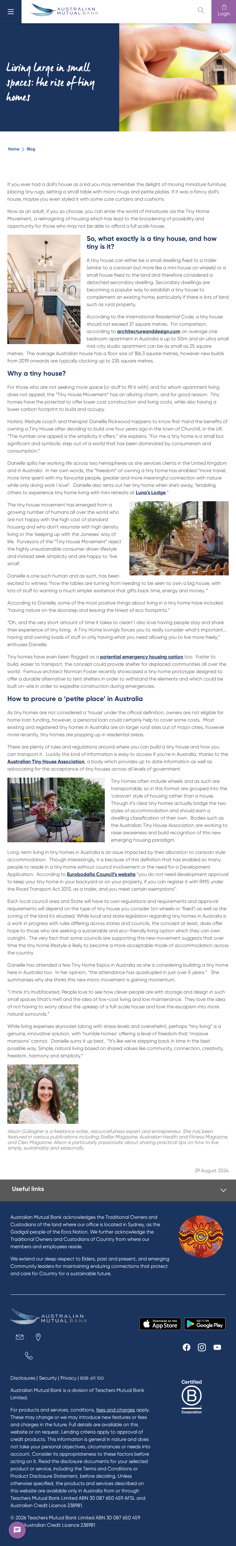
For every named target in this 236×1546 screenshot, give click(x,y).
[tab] (119, 1190)
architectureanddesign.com (148, 331)
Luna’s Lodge (151, 492)
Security (48, 1378)
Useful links (28, 1188)
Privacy (69, 1378)
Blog (31, 149)
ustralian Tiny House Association (48, 761)
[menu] (11, 11)
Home (13, 149)
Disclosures (22, 1378)
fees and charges (115, 1410)
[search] (201, 10)
